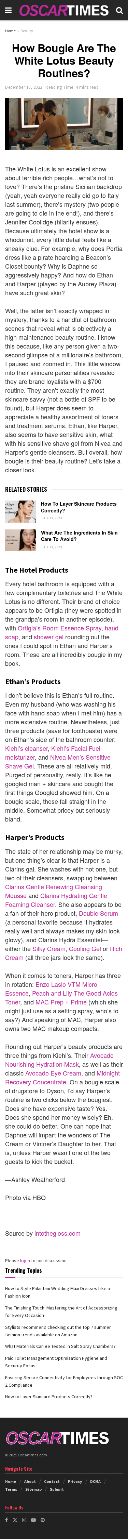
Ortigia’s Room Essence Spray (59, 627)
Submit (57, 1489)
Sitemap (33, 1489)
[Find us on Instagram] (24, 1520)
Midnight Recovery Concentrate (62, 1077)
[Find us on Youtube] (33, 1520)
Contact (52, 1481)
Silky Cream (49, 948)
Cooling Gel (85, 948)
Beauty (26, 30)
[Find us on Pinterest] (43, 1520)
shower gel (48, 636)
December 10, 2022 (23, 87)
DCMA (95, 1481)
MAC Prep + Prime (61, 1001)
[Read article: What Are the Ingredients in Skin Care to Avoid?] (20, 540)
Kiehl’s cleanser (26, 748)
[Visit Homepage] (63, 10)
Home (10, 30)
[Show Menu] (8, 10)
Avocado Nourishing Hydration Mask (59, 1059)
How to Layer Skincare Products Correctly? (79, 507)
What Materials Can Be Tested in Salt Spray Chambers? (60, 1346)
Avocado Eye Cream (53, 1072)
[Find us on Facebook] (6, 1520)
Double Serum (98, 913)
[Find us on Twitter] (15, 1520)
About (30, 1481)
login (25, 1260)
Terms (11, 1489)
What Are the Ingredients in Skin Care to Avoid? (79, 536)
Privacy (75, 1481)
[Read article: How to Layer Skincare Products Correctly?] (20, 511)
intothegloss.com (57, 1233)
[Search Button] (119, 10)
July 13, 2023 (51, 518)
